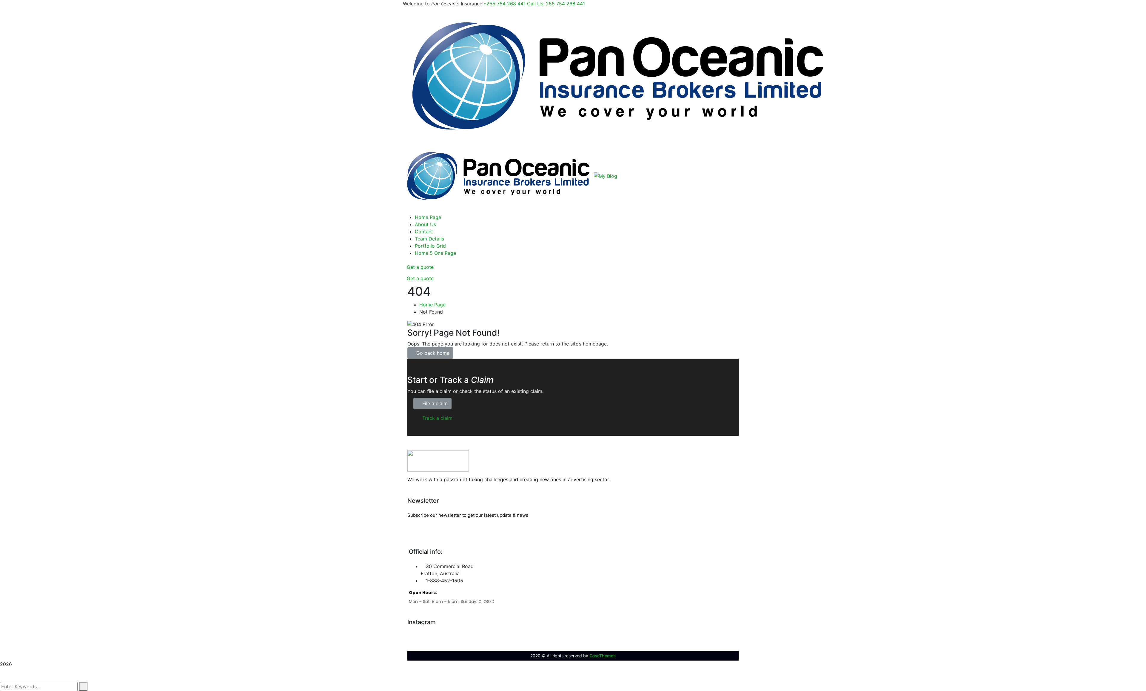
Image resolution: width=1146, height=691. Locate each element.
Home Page (432, 305)
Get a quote (420, 267)
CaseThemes (602, 655)
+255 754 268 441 (534, 4)
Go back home (432, 353)
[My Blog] (618, 76)
